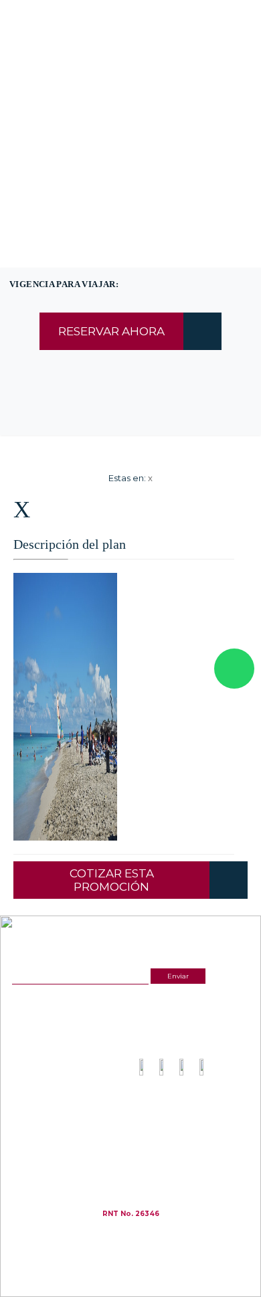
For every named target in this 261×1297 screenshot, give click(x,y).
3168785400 (148, 73)
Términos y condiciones (175, 1112)
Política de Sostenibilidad (177, 1134)
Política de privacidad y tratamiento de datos (198, 1123)
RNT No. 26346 (130, 1213)
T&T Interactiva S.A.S (168, 1233)
